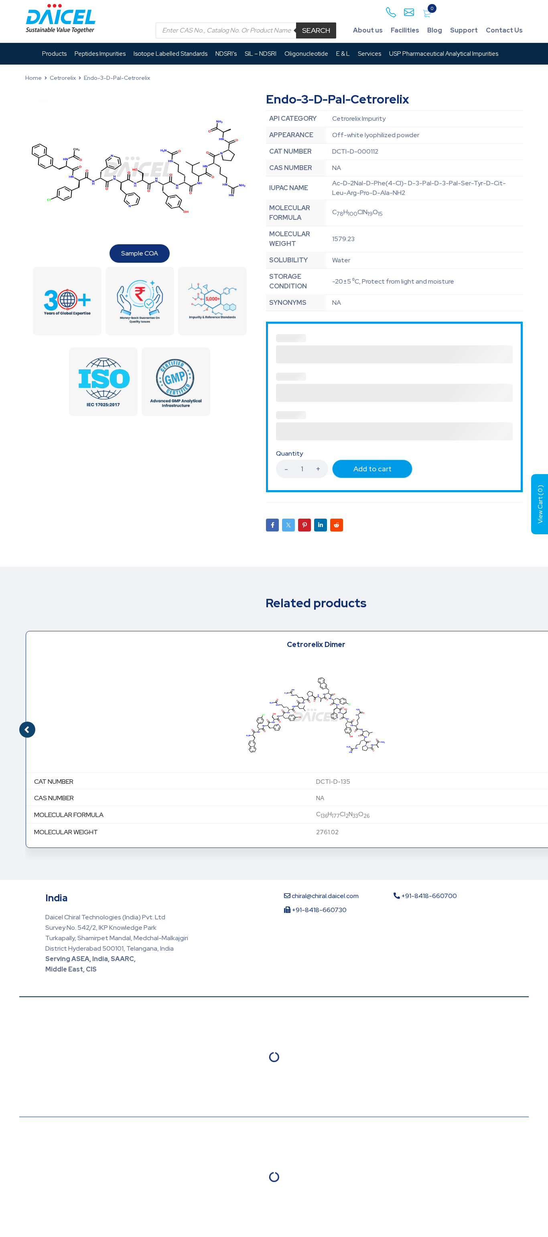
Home (33, 77)
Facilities (405, 30)
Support (464, 30)
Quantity (289, 454)
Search (316, 30)
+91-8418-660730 (318, 910)
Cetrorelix (63, 77)
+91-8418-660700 (428, 896)
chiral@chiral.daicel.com (324, 896)
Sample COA (139, 253)
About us (368, 30)
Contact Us (504, 30)
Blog (434, 30)
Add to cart (372, 468)
